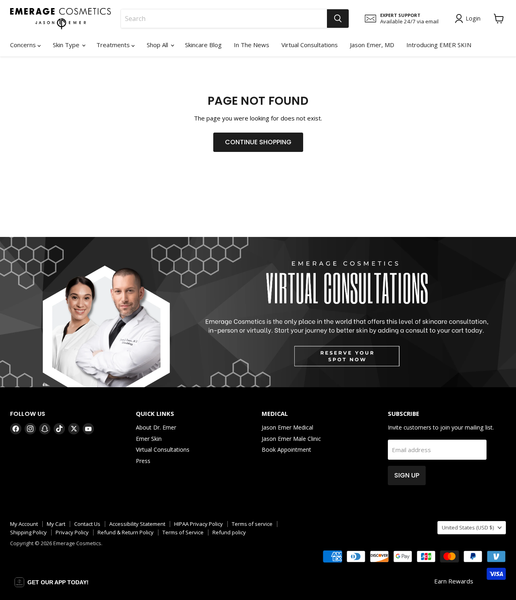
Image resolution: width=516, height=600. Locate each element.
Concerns (23, 45)
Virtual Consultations (309, 45)
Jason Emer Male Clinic (291, 438)
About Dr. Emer (156, 427)
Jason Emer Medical (287, 427)
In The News (251, 45)
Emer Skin (149, 438)
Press (143, 461)
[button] (51, 582)
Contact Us (87, 523)
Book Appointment (286, 449)
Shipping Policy (28, 532)
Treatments (113, 45)
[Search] (338, 18)
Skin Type (67, 45)
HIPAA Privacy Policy (198, 523)
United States (468, 527)
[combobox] (224, 18)
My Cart (56, 523)
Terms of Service (183, 532)
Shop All (158, 45)
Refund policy (229, 532)
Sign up (406, 475)
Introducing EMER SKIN (438, 45)
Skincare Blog (203, 45)
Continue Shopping (258, 142)
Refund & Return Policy (126, 532)
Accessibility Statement (137, 523)
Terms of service (252, 523)
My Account (24, 523)
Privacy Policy (72, 532)
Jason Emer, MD (372, 45)
